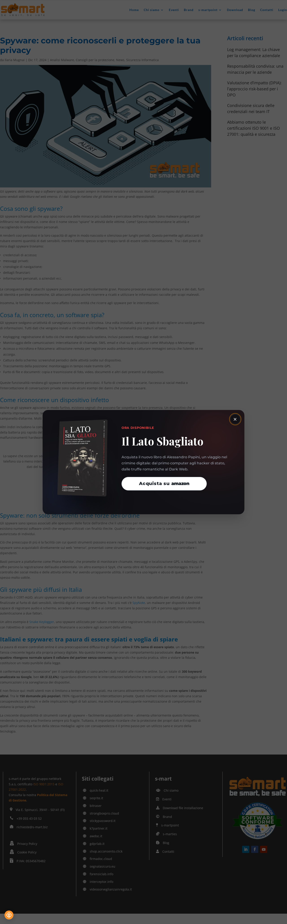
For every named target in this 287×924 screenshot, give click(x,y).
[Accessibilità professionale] (8, 915)
